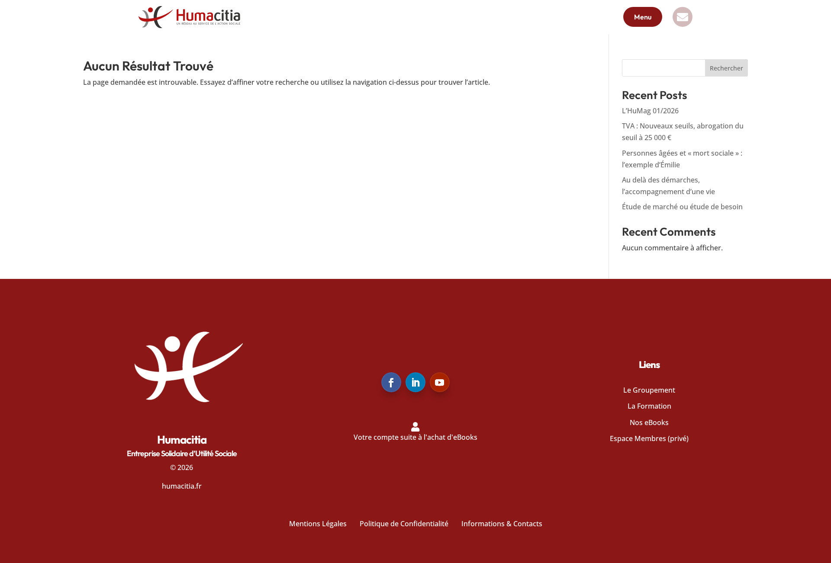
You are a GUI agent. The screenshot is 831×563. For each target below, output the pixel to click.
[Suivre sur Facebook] (391, 382)
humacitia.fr (182, 486)
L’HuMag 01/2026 (650, 110)
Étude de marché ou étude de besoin (682, 206)
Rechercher (726, 68)
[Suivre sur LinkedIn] (415, 382)
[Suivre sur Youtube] (440, 382)
